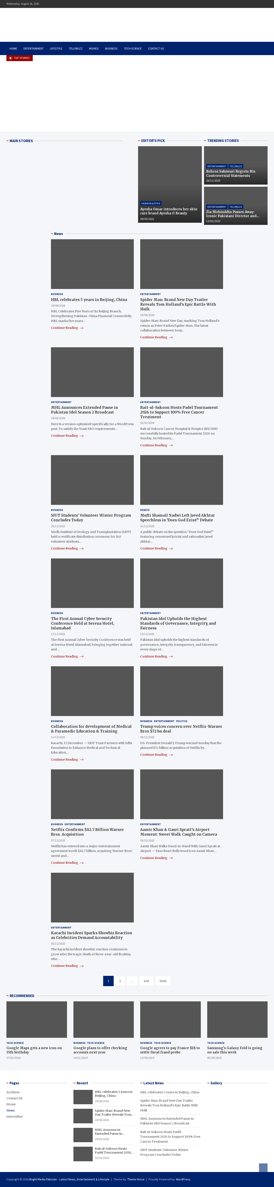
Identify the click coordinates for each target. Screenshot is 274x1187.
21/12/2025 (147, 526)
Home (13, 48)
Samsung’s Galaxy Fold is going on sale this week (234, 1050)
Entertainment (34, 48)
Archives (12, 1092)
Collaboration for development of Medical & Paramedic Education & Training (91, 729)
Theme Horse (135, 1179)
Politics (181, 721)
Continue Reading (65, 328)
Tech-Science (133, 48)
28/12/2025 (58, 526)
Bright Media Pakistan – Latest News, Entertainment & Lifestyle (69, 1179)
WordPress (183, 1179)
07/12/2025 (58, 840)
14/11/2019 (80, 1058)
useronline (14, 1116)
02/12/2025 (58, 943)
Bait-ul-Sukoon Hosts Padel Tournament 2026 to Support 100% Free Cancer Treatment (179, 412)
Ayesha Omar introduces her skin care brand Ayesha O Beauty (168, 211)
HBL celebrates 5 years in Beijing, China (89, 299)
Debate (145, 510)
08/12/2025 (147, 737)
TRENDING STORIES (223, 140)
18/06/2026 (147, 315)
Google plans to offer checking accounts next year (100, 1050)
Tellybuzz (76, 48)
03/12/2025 (147, 840)
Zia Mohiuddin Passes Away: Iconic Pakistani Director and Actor (231, 216)
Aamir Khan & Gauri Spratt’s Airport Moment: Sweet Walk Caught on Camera (178, 832)
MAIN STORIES (21, 140)
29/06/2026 (58, 305)
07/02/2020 (13, 1058)
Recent (82, 1083)
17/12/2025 (58, 634)
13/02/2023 (213, 221)
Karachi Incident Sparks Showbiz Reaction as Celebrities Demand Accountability (91, 935)
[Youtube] (265, 4)
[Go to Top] (263, 1167)
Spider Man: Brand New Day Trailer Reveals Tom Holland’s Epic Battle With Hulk (178, 304)
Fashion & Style (150, 203)
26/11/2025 (213, 180)
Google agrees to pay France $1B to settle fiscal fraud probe (170, 1050)
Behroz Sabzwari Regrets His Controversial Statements (230, 173)
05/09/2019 (214, 1058)
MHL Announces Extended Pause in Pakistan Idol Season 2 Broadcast (84, 410)
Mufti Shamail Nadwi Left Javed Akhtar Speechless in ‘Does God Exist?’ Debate (177, 517)
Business (111, 48)
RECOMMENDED (22, 995)
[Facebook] (253, 4)
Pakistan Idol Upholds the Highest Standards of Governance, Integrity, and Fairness (178, 623)
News (10, 1110)
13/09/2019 (147, 1058)
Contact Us (156, 48)
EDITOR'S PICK (153, 140)
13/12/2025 (147, 634)
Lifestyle (56, 48)
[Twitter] (259, 4)
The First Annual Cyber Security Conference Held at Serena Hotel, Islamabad (82, 623)
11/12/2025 (58, 737)
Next (162, 981)
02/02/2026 (147, 423)
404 (146, 981)
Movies (94, 48)
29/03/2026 (58, 418)
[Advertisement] (137, 93)
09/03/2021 (147, 219)
